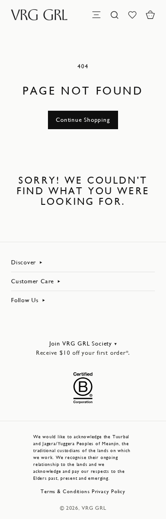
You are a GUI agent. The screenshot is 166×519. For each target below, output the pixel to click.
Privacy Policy (108, 492)
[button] (150, 14)
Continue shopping (83, 119)
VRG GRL (94, 508)
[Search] (114, 14)
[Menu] (96, 14)
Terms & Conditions (65, 492)
